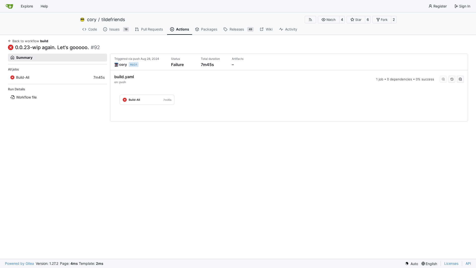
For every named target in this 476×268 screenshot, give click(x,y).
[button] (328, 19)
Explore (27, 6)
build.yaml (124, 76)
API (468, 263)
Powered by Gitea (19, 263)
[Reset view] (451, 79)
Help (44, 6)
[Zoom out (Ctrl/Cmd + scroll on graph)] (460, 79)
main (133, 64)
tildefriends (113, 19)
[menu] (411, 264)
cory (91, 19)
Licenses (451, 263)
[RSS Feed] (310, 19)
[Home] (9, 6)
